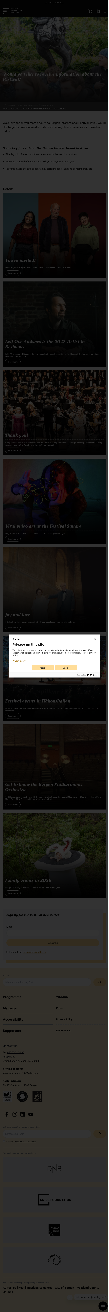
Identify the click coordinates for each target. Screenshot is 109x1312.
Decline (66, 668)
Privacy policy (19, 661)
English (16, 639)
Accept (43, 668)
